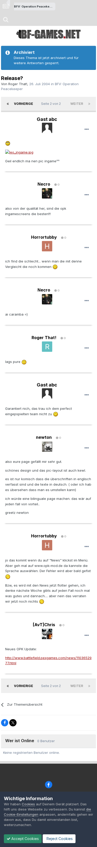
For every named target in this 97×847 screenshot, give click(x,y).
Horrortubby (44, 237)
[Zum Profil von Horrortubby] (47, 246)
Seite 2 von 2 (51, 104)
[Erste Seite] (7, 104)
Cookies (28, 804)
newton (44, 437)
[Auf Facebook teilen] (4, 722)
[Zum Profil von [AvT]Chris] (47, 634)
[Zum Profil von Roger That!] (47, 346)
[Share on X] (13, 722)
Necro (44, 184)
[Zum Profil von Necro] (47, 193)
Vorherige (23, 104)
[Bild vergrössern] (7, 143)
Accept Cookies (24, 838)
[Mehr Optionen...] (86, 129)
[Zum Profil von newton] (47, 446)
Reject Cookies (59, 838)
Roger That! (17, 84)
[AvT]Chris (44, 624)
